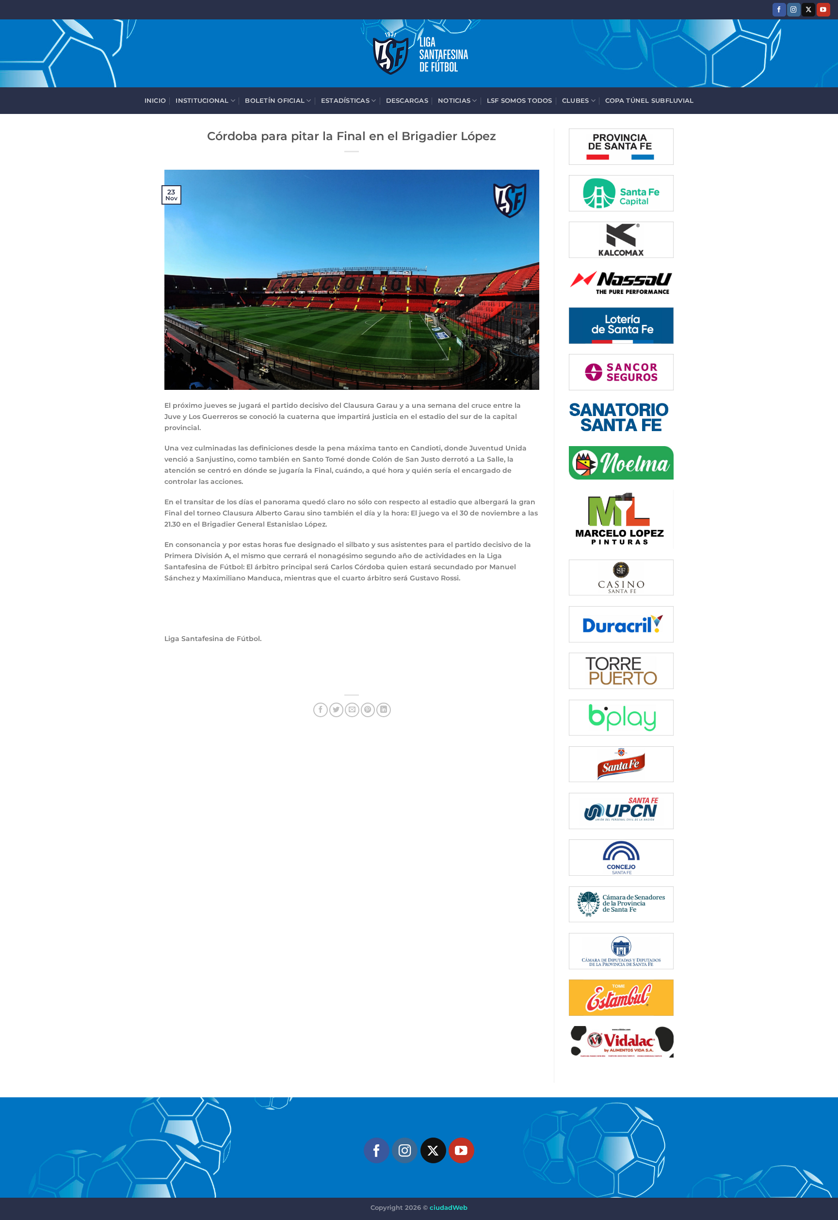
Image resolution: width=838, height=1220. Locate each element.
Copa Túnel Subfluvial (649, 100)
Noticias (454, 100)
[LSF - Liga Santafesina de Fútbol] (419, 53)
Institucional (202, 100)
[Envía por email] (352, 710)
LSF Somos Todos (519, 100)
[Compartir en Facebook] (320, 710)
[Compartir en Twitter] (336, 710)
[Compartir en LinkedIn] (383, 710)
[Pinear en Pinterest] (368, 710)
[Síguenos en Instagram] (794, 9)
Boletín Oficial (275, 100)
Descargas (407, 100)
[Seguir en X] (808, 9)
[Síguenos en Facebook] (779, 9)
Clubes (575, 100)
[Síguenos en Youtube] (823, 9)
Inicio (155, 100)
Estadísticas (345, 100)
